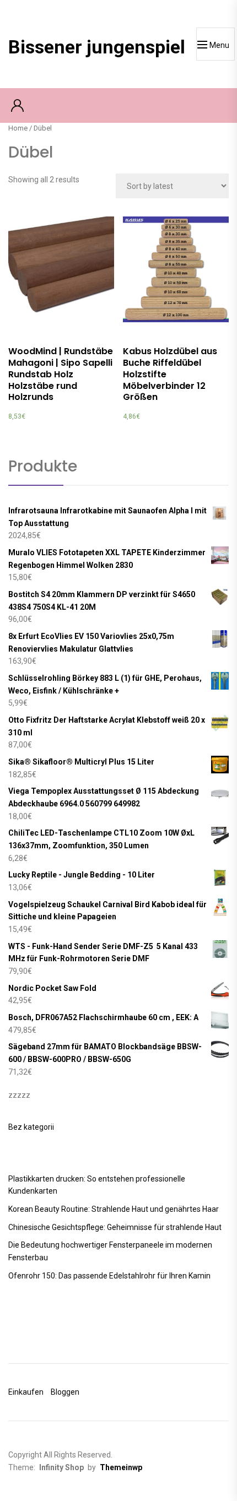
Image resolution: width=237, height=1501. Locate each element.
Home (18, 128)
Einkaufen (26, 1392)
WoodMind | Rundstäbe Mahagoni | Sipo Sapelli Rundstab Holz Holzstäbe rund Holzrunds (60, 374)
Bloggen (65, 1392)
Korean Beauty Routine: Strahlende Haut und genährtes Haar (113, 1209)
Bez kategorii (31, 1127)
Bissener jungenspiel (96, 47)
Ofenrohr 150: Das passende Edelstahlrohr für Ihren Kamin (109, 1275)
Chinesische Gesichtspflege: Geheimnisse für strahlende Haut (115, 1227)
